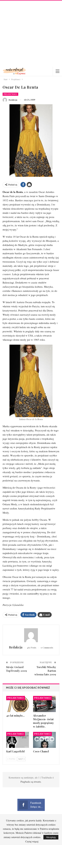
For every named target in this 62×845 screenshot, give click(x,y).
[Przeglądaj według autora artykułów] (31, 635)
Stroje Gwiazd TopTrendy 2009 (16, 668)
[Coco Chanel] (44, 740)
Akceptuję (51, 837)
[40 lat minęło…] (17, 704)
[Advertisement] (31, 33)
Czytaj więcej (31, 841)
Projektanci (10, 94)
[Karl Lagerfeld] (17, 740)
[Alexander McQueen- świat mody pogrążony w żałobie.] (44, 704)
